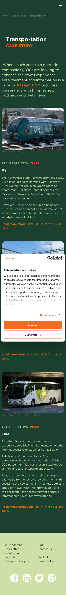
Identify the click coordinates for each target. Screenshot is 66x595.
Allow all (33, 325)
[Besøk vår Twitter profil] (39, 580)
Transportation (37, 15)
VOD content (13, 545)
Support (9, 557)
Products (43, 557)
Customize (31, 334)
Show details (48, 314)
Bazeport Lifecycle (16, 561)
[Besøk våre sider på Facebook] (14, 580)
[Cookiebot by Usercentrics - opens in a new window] (47, 258)
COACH (35, 427)
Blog (40, 545)
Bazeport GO (28, 85)
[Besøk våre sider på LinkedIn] (26, 580)
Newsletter (11, 549)
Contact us (44, 549)
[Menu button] (60, 4)
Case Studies (18, 15)
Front (5, 15)
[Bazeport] (15, 4)
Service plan (12, 553)
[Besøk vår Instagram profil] (52, 580)
